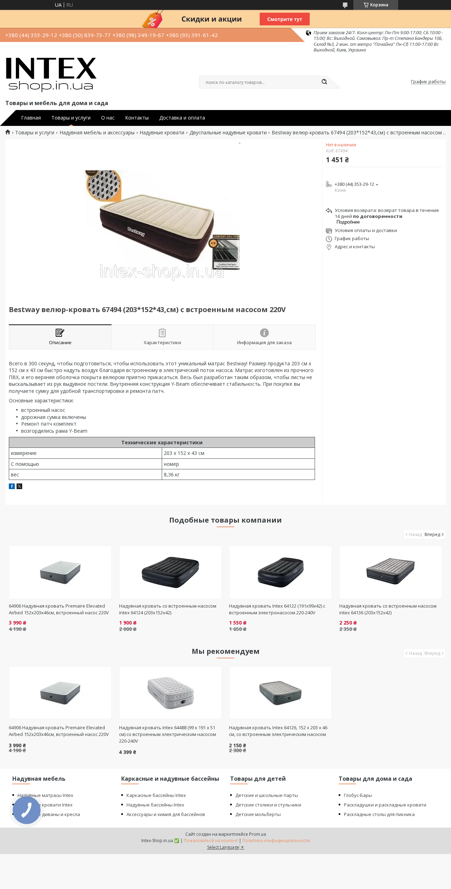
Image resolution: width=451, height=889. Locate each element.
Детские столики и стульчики (268, 805)
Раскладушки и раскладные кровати (385, 805)
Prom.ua (257, 834)
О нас (108, 117)
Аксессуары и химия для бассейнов (165, 814)
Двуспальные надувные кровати (228, 132)
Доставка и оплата (182, 117)
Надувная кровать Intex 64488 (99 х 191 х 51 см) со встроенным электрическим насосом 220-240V (167, 734)
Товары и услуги (71, 117)
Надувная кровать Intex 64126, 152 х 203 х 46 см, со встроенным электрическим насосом (278, 730)
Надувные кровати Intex (45, 805)
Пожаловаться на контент (211, 841)
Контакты (137, 117)
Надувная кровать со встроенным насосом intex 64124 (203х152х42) (167, 609)
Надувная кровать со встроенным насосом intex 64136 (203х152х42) (388, 609)
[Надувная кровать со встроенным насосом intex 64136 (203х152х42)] (390, 572)
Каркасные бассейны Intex (156, 795)
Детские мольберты (258, 814)
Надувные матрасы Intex (45, 795)
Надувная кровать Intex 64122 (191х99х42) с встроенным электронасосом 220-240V (277, 609)
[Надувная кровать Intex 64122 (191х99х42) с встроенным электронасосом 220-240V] (280, 572)
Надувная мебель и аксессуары (97, 132)
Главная (31, 117)
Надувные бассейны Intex (155, 805)
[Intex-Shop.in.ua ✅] (51, 75)
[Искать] (324, 82)
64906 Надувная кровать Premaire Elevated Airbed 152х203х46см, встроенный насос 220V (59, 609)
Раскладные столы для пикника (379, 814)
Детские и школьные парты (266, 795)
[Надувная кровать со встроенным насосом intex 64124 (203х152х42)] (170, 572)
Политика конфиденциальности (276, 841)
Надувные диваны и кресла (49, 814)
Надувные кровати (162, 132)
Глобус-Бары (358, 795)
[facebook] (12, 487)
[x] (19, 487)
